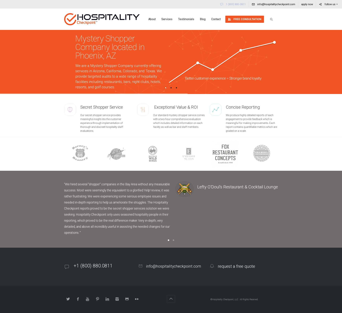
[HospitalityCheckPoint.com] (102, 19)
